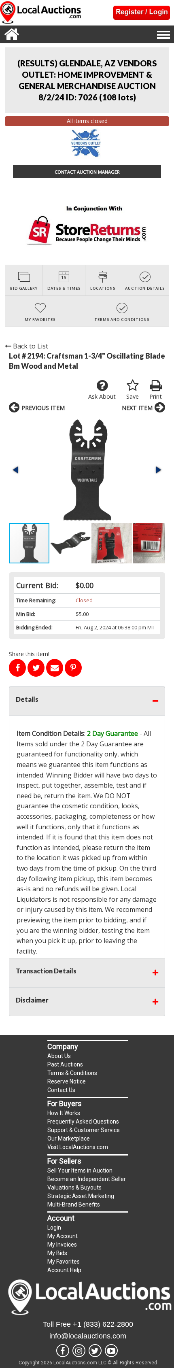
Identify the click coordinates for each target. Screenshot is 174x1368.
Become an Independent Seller (86, 1179)
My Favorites (63, 1261)
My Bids (57, 1253)
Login (54, 1227)
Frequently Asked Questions (83, 1121)
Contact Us (61, 1090)
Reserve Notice (66, 1081)
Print (155, 396)
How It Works (63, 1113)
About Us (59, 1056)
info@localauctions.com (87, 1336)
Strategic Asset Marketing (80, 1196)
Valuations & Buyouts (74, 1187)
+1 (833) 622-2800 (103, 1324)
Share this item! (29, 654)
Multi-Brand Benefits (73, 1204)
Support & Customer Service (83, 1130)
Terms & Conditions (72, 1073)
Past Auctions (65, 1064)
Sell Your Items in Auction (79, 1170)
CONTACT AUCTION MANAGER (87, 172)
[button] (87, 470)
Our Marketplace (68, 1138)
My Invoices (62, 1244)
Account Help (64, 1270)
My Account (62, 1236)
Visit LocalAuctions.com (77, 1147)
